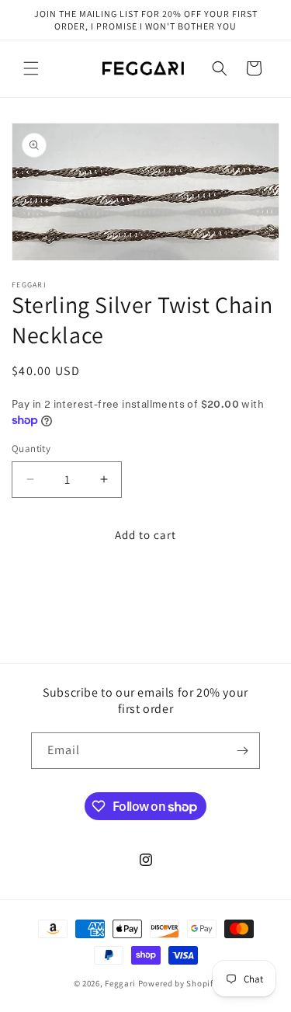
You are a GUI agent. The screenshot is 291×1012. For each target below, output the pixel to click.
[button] (31, 68)
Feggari (120, 983)
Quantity (31, 448)
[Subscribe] (242, 750)
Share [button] (41, 589)
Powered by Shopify (178, 983)
